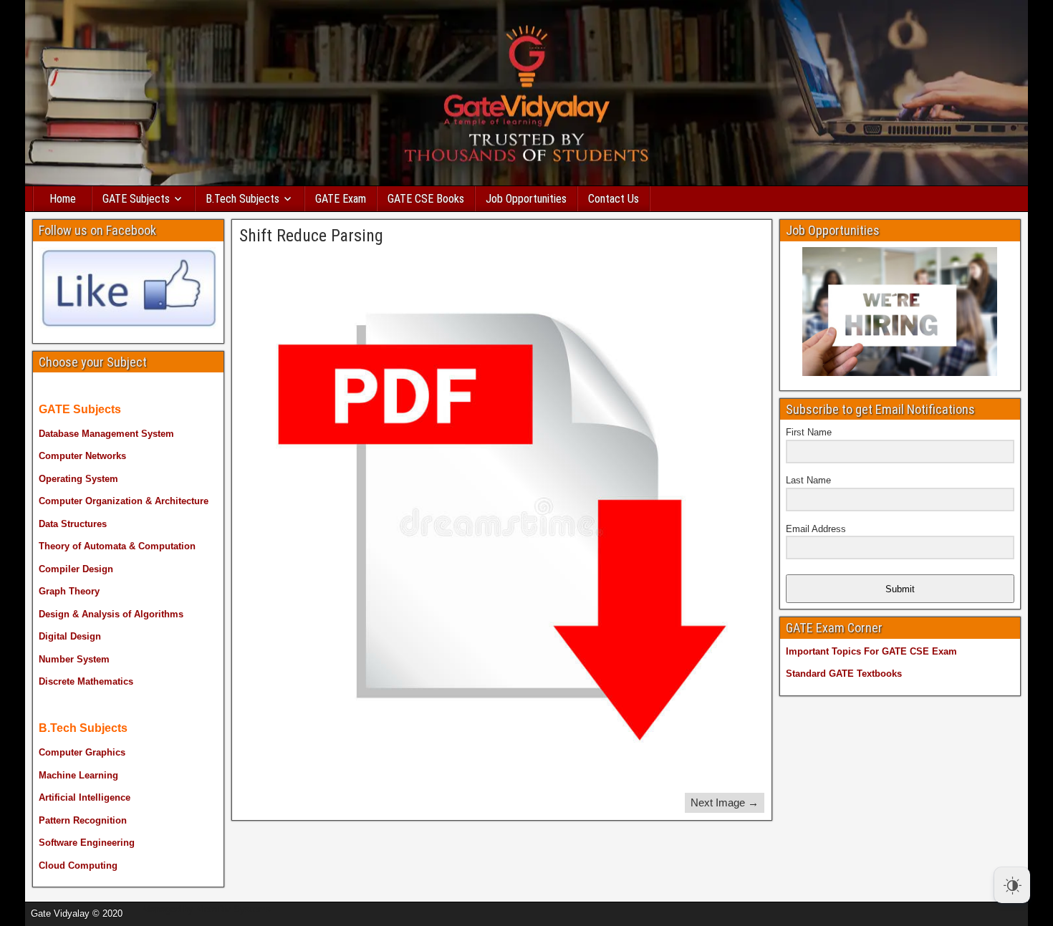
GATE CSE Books (426, 199)
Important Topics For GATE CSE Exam (871, 651)
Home (62, 199)
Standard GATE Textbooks (844, 673)
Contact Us (613, 199)
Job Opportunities (526, 199)
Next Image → (725, 802)
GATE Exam (340, 199)
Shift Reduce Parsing (311, 236)
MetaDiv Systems (233, 909)
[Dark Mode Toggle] (1012, 885)
